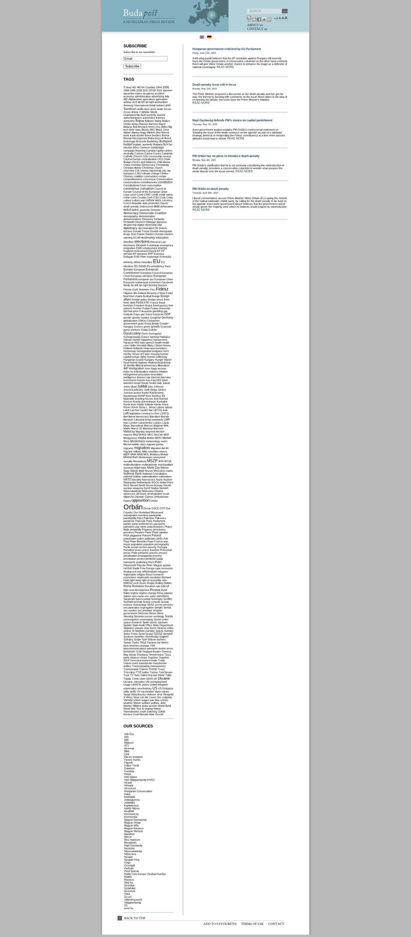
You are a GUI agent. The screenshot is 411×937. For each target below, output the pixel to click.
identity (131, 365)
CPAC (147, 194)
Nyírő (147, 488)
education (162, 237)
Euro (167, 266)
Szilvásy (128, 639)
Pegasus (147, 529)
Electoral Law (158, 241)
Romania (138, 586)
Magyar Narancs (134, 828)
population (137, 544)
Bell (135, 126)
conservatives (131, 182)
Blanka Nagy (139, 132)
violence (151, 694)
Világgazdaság (132, 902)
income (162, 368)
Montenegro (145, 457)
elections (142, 241)
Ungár (127, 684)
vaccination (147, 691)
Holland (127, 348)
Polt (165, 538)
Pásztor (141, 565)
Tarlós (135, 642)
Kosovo (127, 401)
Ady (167, 96)
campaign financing (134, 150)
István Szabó (149, 383)
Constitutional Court (134, 185)
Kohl (156, 398)
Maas (126, 425)
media (142, 438)
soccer (148, 616)
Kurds (126, 404)
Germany (167, 317)
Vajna (158, 691)
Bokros (165, 132)
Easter (141, 234)
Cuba (169, 197)
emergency (166, 245)
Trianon (143, 669)
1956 (165, 87)
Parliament (159, 521)
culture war (138, 200)
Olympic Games (144, 496)
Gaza (149, 314)
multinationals (149, 464)
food (125, 296)
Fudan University (160, 308)
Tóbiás (127, 678)
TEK (152, 645)
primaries (143, 552)
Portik (126, 547)
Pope (126, 541)
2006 (139, 90)
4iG (134, 87)
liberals (165, 416)
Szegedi (167, 633)
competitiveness (132, 179)
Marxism (158, 428)
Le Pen (155, 413)
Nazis (159, 479)
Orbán (154, 500)
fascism (162, 285)
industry (153, 371)
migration (142, 448)
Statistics (128, 628)
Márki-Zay (153, 467)
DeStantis (129, 222)
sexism (132, 610)
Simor (160, 613)
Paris (149, 521)
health (158, 342)
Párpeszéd (129, 565)
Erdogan (128, 256)
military (137, 451)
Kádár (140, 404)
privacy (163, 552)
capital (159, 150)
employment (150, 248)
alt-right (149, 102)
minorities (153, 451)
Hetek (127, 774)
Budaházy (153, 141)
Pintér (155, 532)
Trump (153, 669)
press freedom (150, 550)
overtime (143, 515)
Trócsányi (129, 672)
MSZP (152, 461)
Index (127, 794)
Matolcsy (129, 431)
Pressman (166, 550)
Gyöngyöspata (132, 336)
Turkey (154, 672)
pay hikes (141, 526)
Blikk (127, 751)
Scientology (140, 604)
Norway (158, 485)
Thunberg (142, 654)
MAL (166, 425)
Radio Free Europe (144, 568)
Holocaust (149, 348)
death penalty (131, 206)
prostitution (129, 558)
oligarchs (128, 496)
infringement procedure (136, 374)
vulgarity (167, 697)
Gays (136, 314)
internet (155, 377)
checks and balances (144, 162)
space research (132, 622)
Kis (163, 395)
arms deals (156, 109)
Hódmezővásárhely (159, 362)
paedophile (155, 515)
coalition (138, 176)
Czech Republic (132, 203)
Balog (158, 120)
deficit (127, 209)
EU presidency (155, 266)
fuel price (133, 311)
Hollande (138, 348)
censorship (155, 156)
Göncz (145, 336)
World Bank (164, 705)
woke (145, 705)
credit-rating (165, 194)
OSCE (155, 508)
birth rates (135, 129)
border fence (144, 135)
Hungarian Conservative (138, 791)
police (140, 538)
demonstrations (132, 219)
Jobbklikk (129, 802)
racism (127, 568)
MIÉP (126, 454)
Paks (140, 518)
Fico (152, 289)
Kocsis (149, 398)
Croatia (141, 197)
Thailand (147, 651)
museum (128, 467)
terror (169, 648)
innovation (156, 374)
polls (160, 538)
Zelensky (152, 711)
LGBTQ (164, 413)
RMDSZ (128, 583)
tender (162, 648)
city (164, 170)
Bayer (162, 124)
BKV (152, 129)
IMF (125, 368)
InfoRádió (129, 796)
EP (158, 251)
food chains (135, 296)
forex (167, 299)
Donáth (154, 231)
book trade (129, 135)
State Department (163, 625)
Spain (145, 622)
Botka (151, 138)
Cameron (145, 147)
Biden (164, 126)
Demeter (156, 209)
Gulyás (152, 329)
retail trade (143, 577)
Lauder (144, 410)
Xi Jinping (147, 708)
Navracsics (148, 479)
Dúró (134, 234)
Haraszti (128, 342)
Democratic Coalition (152, 213)
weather (128, 703)
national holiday (132, 476)
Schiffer (167, 599)
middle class (139, 444)
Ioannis (141, 380)
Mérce (128, 836)
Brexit (167, 138)
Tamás (127, 642)
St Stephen (138, 630)
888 (126, 739)
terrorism (129, 651)
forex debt (129, 302)
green (147, 326)
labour (168, 407)
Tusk (126, 675)
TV (131, 675)
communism (151, 176)
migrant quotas (155, 444)
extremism (155, 282)
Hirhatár (128, 785)
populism (148, 544)
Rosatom (150, 586)
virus (159, 694)
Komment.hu (131, 814)
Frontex (137, 308)
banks (135, 124)
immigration (136, 368)
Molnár (164, 454)
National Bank (132, 473)
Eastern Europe (155, 234)
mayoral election (155, 431)
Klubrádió (128, 398)
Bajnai (140, 121)
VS (125, 905)
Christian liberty (132, 167)
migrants (128, 448)
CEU (160, 159)
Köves (127, 407)
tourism (146, 660)
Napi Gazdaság (133, 845)
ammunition (161, 102)
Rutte (164, 590)
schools (155, 601)
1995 (133, 90)
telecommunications (134, 648)
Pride (134, 552)
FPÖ (146, 302)
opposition (141, 500)
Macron (148, 425)
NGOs (155, 482)
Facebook (167, 282)
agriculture (149, 99)
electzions (129, 245)
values (165, 691)
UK (155, 678)
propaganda (145, 555)
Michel (127, 444)
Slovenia (139, 616)
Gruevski (166, 326)
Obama (158, 491)
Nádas (155, 488)
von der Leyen (148, 697)
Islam (165, 380)
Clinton (164, 173)
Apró (147, 109)
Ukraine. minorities (134, 681)
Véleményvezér (133, 899)
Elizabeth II (142, 245)
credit (155, 194)
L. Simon (151, 407)
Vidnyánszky (138, 694)
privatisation (130, 555)
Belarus (127, 126)
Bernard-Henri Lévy (149, 126)
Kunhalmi (162, 401)
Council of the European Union (149, 191)
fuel (125, 311)
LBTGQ (157, 410)
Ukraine (164, 678)
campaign (157, 147)
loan (125, 422)
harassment (160, 339)
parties (127, 523)
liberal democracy (138, 416)
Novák (167, 485)
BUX (165, 144)
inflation (163, 371)
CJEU (138, 173)
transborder (145, 663)
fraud (162, 302)
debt (157, 206)
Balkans (149, 120)
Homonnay (129, 351)
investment (129, 380)
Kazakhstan (130, 395)
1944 (159, 87)
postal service (139, 547)
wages (145, 700)
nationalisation (150, 476)
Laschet (134, 410)
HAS (136, 342)
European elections (142, 276)
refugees (163, 571)
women (153, 705)
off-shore (141, 493)
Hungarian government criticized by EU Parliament (226, 49)
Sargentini (129, 599)
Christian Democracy (143, 164)
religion (141, 574)
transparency (158, 666)
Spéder (127, 625)
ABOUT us (255, 25)
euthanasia (141, 282)
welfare (146, 703)
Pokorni (146, 535)
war (152, 700)
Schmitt (137, 601)
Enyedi (152, 251)
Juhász (161, 389)
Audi (143, 114)
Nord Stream (130, 485)
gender (127, 317)
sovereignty (146, 619)
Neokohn (129, 848)
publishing (141, 562)
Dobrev (163, 228)
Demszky (147, 219)
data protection (151, 203)
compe (162, 176)
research (158, 574)
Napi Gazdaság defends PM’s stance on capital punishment (232, 120)
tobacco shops (138, 657)
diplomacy (130, 228)
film (135, 293)
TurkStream (165, 672)
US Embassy (165, 688)
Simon (152, 613)
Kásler (157, 404)
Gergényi (155, 317)
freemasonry (160, 305)
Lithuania (139, 419)
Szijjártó (163, 636)
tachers (161, 639)
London (133, 422)
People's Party (143, 532)
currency (167, 200)
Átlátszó (128, 742)
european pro (146, 279)
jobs (150, 386)
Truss (161, 669)
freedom (128, 305)
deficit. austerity (141, 209)
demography (130, 216)
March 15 (136, 428)
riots (164, 580)
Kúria (142, 407)
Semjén (158, 607)
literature (128, 419)
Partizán (129, 868)
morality (127, 461)
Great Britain (151, 323)
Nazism (167, 479)
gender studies (140, 317)
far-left (134, 285)
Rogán (151, 583)
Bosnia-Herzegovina (135, 138)
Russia (155, 590)
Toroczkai (135, 660)
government (130, 323)
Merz (126, 441)
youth (143, 711)
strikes (127, 630)
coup (126, 194)
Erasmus (159, 253)
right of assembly (151, 580)
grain (141, 323)
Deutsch (140, 222)
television (152, 648)
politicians (150, 538)
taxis (126, 645)
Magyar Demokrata (135, 819)
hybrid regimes (138, 362)
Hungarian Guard (133, 359)
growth (155, 326)
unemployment (158, 681)
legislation (135, 413)
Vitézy (129, 697)
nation (169, 470)
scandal (145, 599)
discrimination (146, 228)
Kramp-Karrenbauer (144, 401)
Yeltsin (157, 708)
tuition (145, 672)
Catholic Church (132, 156)
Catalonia (167, 153)
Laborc (161, 407)
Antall (152, 105)
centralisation (149, 159)
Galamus (129, 768)
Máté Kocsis (146, 470)
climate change (151, 173)
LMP (167, 419)
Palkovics (160, 518)
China (126, 164)
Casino (148, 153)
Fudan (146, 308)
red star (136, 571)
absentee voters (132, 93)
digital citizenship (147, 224)
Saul (138, 599)
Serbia (167, 607)
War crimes (161, 700)
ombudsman (161, 496)
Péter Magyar (154, 565)
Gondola (129, 771)
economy (148, 237)
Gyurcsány (132, 333)
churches (128, 170)
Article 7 (136, 112)
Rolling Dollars (163, 583)
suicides (150, 630)
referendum (149, 571)
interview (166, 377)
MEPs (158, 438)
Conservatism (165, 179)
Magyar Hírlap (132, 822)
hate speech (147, 342)
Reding (127, 571)
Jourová (128, 389)
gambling (157, 311)
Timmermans (156, 654)
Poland (156, 535)
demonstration (147, 216)
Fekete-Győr (130, 289)
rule (158, 586)
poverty (152, 547)
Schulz (165, 601)
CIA (137, 170)
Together (153, 657)
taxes (164, 642)
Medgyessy (130, 438)
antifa (140, 109)
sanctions (163, 596)
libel (125, 416)
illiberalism (163, 365)
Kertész (156, 395)
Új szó (128, 896)
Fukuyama (145, 311)
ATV (126, 745)
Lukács (157, 422)
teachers (135, 645)
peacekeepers (155, 526)
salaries (168, 593)
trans (135, 663)
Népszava (148, 491)
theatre (157, 651)
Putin (158, 562)
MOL (146, 454)
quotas (167, 565)
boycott (159, 138)
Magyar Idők (131, 825)
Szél (144, 639)
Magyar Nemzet (133, 831)
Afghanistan (135, 99)
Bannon (143, 124)
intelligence (129, 377)
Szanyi (149, 633)
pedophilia (135, 529)
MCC (150, 434)
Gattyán (128, 314)
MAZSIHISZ (140, 434)
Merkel (166, 438)
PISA (126, 535)
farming (153, 285)
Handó (136, 339)
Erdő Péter (140, 256)
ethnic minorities (143, 262)
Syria (142, 633)
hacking (154, 336)
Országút (129, 865)
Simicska (143, 613)
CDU (145, 156)
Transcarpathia (141, 666)
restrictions (129, 577)
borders (156, 135)
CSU (156, 197)
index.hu (128, 371)
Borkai (165, 135)
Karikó (145, 392)
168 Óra (129, 734)
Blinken (151, 132)
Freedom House (143, 305)
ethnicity (128, 262)
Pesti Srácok (131, 871)
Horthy (127, 354)
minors (163, 451)
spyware (163, 622)
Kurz (134, 404)
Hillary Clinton (154, 345)
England (128, 251)
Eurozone (129, 282)
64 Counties (148, 87)
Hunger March (163, 359)
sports (153, 622)
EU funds (140, 266)
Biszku (145, 129)
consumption (154, 185)
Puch (151, 562)
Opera (127, 500)
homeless (161, 348)
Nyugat (128, 856)
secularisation (131, 607)
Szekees (128, 636)
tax (159, 642)
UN (147, 681)
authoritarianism (132, 117)
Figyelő (128, 762)
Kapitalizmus (131, 805)
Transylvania (130, 669)
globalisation (130, 320)
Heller (132, 345)
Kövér (135, 407)
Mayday (140, 431)
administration (143, 96)
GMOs (142, 320)
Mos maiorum (132, 839)
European (139, 269)
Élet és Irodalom (133, 756)
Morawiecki (139, 461)
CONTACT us (257, 29)
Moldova (155, 454)
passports (159, 523)
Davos (164, 203)
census (167, 156)
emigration (129, 248)
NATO (127, 479)
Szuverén (129, 891)
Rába (126, 593)
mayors (127, 434)
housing (155, 354)
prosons (157, 555)
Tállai (168, 675)
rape (158, 568)
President (128, 550)
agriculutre (162, 99)
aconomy (128, 96)
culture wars (153, 200)
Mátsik (134, 470)
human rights (139, 356)
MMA (133, 454)
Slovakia (128, 616)
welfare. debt (158, 703)
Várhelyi (128, 700)
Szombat (129, 885)
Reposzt (129, 879)
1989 (126, 90)
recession (167, 568)
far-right (143, 285)
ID (124, 365)
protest (141, 558)
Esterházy (165, 256)
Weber (137, 703)
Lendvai (145, 413)
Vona (136, 697)
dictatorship (130, 224)
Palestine (149, 518)
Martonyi (148, 428)
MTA (161, 461)
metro (164, 441)
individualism (141, 371)
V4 (138, 691)
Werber (127, 705)
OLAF (166, 493)
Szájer (137, 639)
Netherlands (144, 482)
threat (132, 654)
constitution (165, 182)
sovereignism (131, 619)
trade (154, 660)
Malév (126, 428)
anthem (160, 105)
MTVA (167, 461)
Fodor (169, 293)
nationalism (165, 476)
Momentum (130, 457)
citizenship (155, 170)
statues (139, 628)
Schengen (157, 599)
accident (159, 93)
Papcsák (140, 521)
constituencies (149, 182)
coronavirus (131, 188)
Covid (140, 194)
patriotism (129, 526)
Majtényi (158, 425)
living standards (154, 419)
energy (162, 248)
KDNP (141, 395)
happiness (147, 339)
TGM (139, 651)
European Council (150, 272)
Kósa (165, 404)
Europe (128, 269)
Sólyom (152, 639)
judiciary (138, 389)
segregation (147, 607)
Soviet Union (161, 619)
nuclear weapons (133, 488)
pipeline (163, 532)
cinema (144, 170)
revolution (155, 577)
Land (126, 410)
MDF (166, 434)
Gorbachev (153, 320)
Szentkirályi (152, 636)
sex (125, 610)
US (154, 688)
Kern (148, 395)
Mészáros (159, 470)
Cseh (150, 197)
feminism (144, 289)
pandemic (129, 521)
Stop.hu (128, 882)
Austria (161, 114)
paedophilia (129, 518)
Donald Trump (141, 231)
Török (135, 678)
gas (165, 311)
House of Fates (141, 354)
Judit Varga (150, 389)
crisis (134, 197)
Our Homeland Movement (148, 512)
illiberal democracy (146, 365)
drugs (126, 234)
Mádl (137, 467)
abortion (167, 90)
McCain (158, 434)
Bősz (136, 147)
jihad (134, 386)
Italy (159, 383)
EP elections (140, 253)
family (126, 285)
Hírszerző (130, 788)
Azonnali (129, 748)
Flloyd (161, 293)
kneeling (139, 398)
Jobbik (142, 386)
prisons (153, 552)
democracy (131, 213)
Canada (150, 150)
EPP (150, 253)
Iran (148, 380)
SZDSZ (158, 633)
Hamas (127, 339)
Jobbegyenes (132, 799)
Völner (137, 700)
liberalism (155, 416)
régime (134, 593)
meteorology (153, 441)
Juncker (128, 392)
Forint (139, 302)
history (167, 345)
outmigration (130, 515)
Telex (127, 894)
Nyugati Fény (132, 859)
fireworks (152, 293)
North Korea (146, 485)
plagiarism (136, 535)
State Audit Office (142, 625)
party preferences (142, 523)
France (154, 302)
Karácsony (157, 392)
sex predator (144, 610)
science (127, 604)
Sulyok (159, 630)
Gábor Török (131, 765)
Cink (126, 754)
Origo (127, 862)
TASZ (143, 642)
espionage (153, 256)
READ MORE (225, 67)
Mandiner (129, 834)
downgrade (165, 231)
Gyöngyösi (155, 333)
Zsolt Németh (140, 714)
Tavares (152, 642)
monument (159, 457)
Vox (159, 697)
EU (157, 261)
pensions (128, 532)
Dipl (159, 224)
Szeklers (139, 636)
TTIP (139, 672)
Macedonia (137, 425)
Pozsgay (162, 547)
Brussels (141, 141)
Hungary (149, 359)
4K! (139, 87)
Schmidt (128, 601)
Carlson (139, 153)
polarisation (130, 538)
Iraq (153, 380)
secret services (164, 604)
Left (126, 413)
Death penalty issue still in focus (214, 84)
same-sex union (146, 596)
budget (127, 144)
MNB (140, 454)
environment (140, 251)
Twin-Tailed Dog (143, 675)
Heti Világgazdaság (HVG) (139, 779)
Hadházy (165, 336)
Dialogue (151, 222)
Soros (169, 616)
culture (127, 200)
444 (126, 737)
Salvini (127, 596)
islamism (128, 383)
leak (165, 410)
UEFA (149, 678)
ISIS (158, 380)
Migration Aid (158, 448)
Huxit (126, 362)
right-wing (135, 580)
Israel (137, 383)
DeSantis (159, 219)
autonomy (129, 120)
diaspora (161, 222)
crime (126, 197)
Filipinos (128, 293)
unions (145, 684)
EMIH (139, 248)
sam (134, 596)
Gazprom (158, 314)
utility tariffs (129, 691)
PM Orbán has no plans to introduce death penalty (225, 156)
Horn (166, 351)
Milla (144, 451)
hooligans (157, 351)
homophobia (144, 351)
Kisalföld (129, 811)
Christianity (162, 164)
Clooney (128, 176)
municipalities (165, 464)
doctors (127, 231)
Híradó (128, 782)
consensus (149, 179)
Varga (126, 694)
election (128, 242)
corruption (147, 188)
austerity (151, 114)
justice (137, 392)
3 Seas (127, 87)
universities (130, 688)
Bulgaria (157, 144)
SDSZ (150, 604)
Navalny (136, 479)
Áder (152, 714)
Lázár (165, 422)
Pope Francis (155, 541)
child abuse (163, 162)
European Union (163, 279)
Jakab (166, 383)
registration (129, 574)
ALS (134, 102)
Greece (138, 326)
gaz (143, 314)
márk (143, 467)
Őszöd (159, 714)
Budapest (165, 141)
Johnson (159, 386)
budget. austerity (142, 144)
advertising (158, 96)
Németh (163, 488)
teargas (145, 645)
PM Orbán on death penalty (210, 189)
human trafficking (157, 356)
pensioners (159, 529)
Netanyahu (129, 482)
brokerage (129, 141)
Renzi (149, 574)
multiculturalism (132, 464)
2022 (159, 90)
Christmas (148, 167)
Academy (148, 93)
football (147, 296)
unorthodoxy (144, 688)
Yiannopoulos (131, 711)
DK (156, 228)
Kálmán (149, 404)
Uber (142, 678)
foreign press (155, 299)
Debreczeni (146, 206)
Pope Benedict (138, 541)
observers (129, 493)
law (150, 410)
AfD (125, 99)
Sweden (168, 630)
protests (151, 558)
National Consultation (154, 473)
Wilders (137, 705)
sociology (158, 616)
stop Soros (150, 628)
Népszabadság (132, 491)
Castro (157, 153)
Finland (142, 293)
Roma (127, 586)
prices (127, 552)
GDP (167, 314)
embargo (154, 245)
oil (148, 493)
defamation (166, 206)
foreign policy (139, 299)
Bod (158, 132)
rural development (139, 590)
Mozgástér (130, 842)
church (159, 167)
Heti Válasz (130, 776)
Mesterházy (137, 441)
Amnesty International (135, 105)
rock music (139, 583)
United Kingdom (159, 684)
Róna (160, 593)
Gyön (145, 333)
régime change (147, 593)
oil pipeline (156, 493)
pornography (161, 544)
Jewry (127, 386)
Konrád (163, 398)
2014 (145, 90)
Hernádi (141, 345)
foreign (156, 296)
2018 (152, 90)
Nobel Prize (166, 482)
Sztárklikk (130, 888)
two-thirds (159, 675)
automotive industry (153, 117)
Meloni (150, 438)
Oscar (147, 508)
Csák (163, 197)
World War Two (132, 708)
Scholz (147, 601)
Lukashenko (145, 422)
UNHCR (136, 684)
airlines (127, 102)
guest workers (131, 329)
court (133, 194)
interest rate (144, 377)
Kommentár (130, 816)
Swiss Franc (130, 633)
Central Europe (132, 159)
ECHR (137, 237)
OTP (162, 508)
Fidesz (162, 289)
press (138, 550)
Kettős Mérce (132, 808)
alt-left (141, 102)
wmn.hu (128, 908)
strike (170, 628)
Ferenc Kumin (132, 759)
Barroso (153, 124)
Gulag (144, 329)
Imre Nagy (151, 368)
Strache (161, 628)
